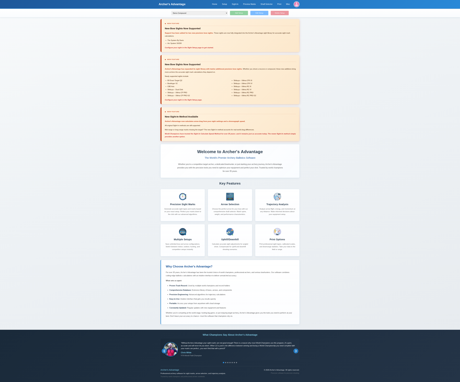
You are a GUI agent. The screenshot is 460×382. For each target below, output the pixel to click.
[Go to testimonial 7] (236, 362)
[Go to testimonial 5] (232, 362)
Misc (288, 4)
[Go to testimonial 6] (234, 362)
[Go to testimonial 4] (230, 362)
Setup (224, 4)
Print (279, 4)
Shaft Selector (267, 4)
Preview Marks (249, 4)
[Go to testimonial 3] (227, 362)
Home (214, 4)
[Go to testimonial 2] (225, 362)
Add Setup (239, 13)
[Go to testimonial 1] (223, 362)
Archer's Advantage (172, 4)
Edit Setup (259, 13)
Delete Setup (280, 13)
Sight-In (235, 4)
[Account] (296, 4)
